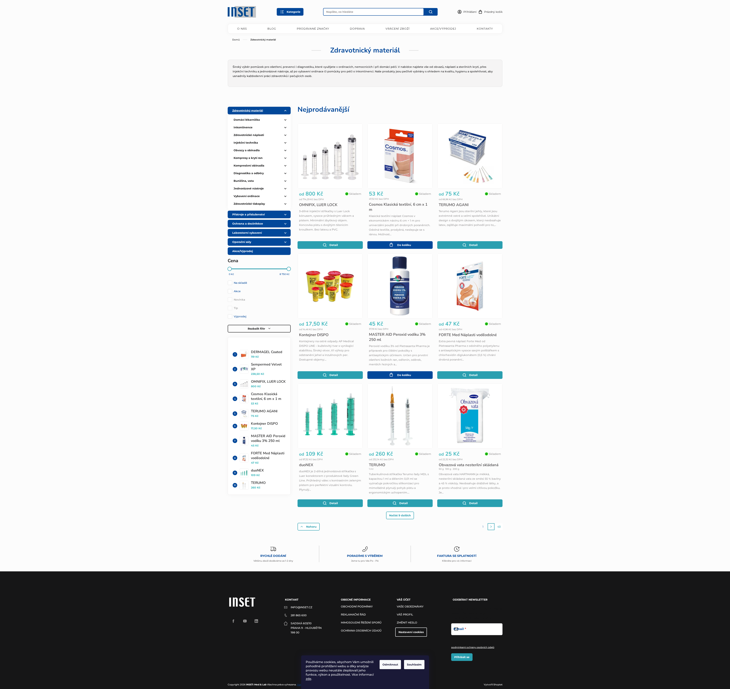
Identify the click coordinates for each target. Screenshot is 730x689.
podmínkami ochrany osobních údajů (472, 647)
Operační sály (241, 242)
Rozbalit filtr (256, 328)
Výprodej (240, 316)
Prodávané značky (313, 28)
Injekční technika (246, 142)
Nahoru (311, 526)
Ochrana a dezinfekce (247, 223)
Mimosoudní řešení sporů (361, 622)
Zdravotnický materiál (247, 110)
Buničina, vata (244, 181)
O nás (242, 28)
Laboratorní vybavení (247, 233)
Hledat (431, 12)
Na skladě (240, 283)
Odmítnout (390, 664)
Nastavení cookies (411, 632)
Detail (333, 245)
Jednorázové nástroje (249, 188)
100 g (448, 468)
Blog (271, 28)
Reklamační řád (353, 614)
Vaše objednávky (410, 606)
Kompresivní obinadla (249, 165)
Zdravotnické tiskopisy (249, 203)
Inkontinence (243, 127)
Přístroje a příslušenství (248, 214)
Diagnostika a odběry (249, 173)
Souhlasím (414, 664)
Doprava (357, 28)
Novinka (239, 299)
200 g (456, 468)
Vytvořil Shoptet (493, 684)
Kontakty (485, 28)
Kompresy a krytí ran (248, 158)
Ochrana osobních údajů (361, 630)
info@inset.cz (301, 607)
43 (499, 526)
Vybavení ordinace (247, 196)
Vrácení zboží (398, 28)
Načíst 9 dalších (400, 515)
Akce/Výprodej (443, 28)
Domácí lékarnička (247, 119)
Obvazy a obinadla (247, 150)
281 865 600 (299, 615)
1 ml (371, 468)
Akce (237, 291)
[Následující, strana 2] (491, 526)
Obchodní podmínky (357, 606)
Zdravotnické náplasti (249, 135)
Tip (236, 308)
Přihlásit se (461, 657)
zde (308, 679)
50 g (441, 468)
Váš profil (405, 614)
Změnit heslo (407, 622)
